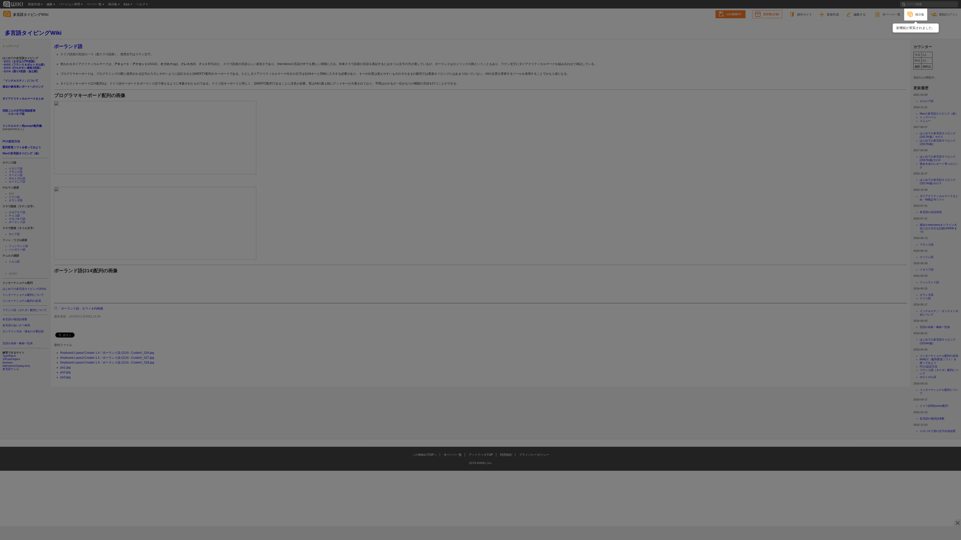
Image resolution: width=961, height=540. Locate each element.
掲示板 (919, 14)
